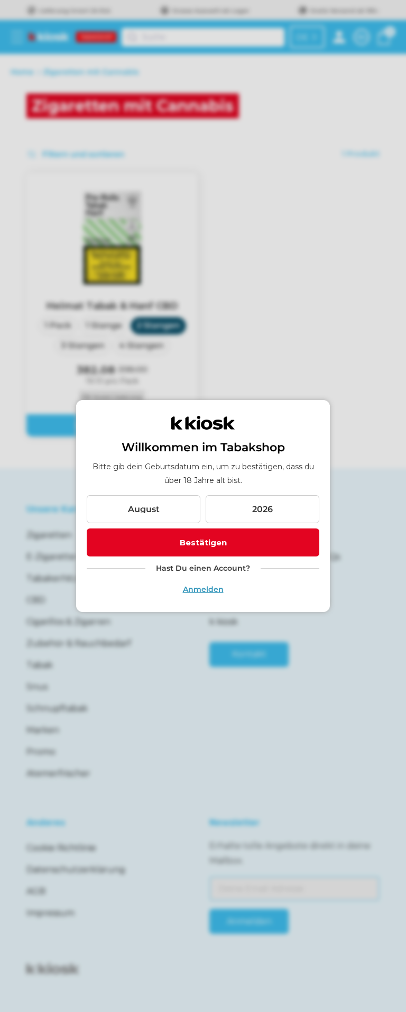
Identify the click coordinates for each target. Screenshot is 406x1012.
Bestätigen (203, 542)
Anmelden (203, 589)
